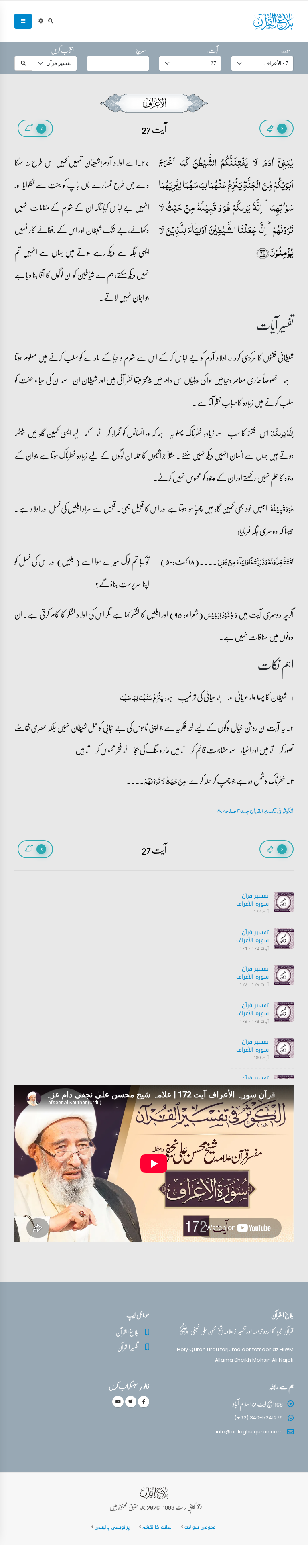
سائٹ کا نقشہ (157, 1527)
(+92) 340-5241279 (258, 1417)
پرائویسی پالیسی (112, 1527)
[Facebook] (143, 1401)
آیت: (212, 50)
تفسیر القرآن (127, 1347)
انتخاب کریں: (61, 50)
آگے (28, 128)
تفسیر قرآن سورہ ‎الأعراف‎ (252, 899)
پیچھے (269, 128)
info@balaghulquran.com (249, 1431)
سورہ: (285, 50)
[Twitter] (130, 1401)
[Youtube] (118, 1401)
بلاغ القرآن (127, 1332)
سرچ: (140, 50)
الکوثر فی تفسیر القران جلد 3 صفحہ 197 (255, 810)
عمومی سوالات (199, 1527)
